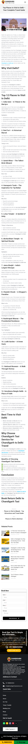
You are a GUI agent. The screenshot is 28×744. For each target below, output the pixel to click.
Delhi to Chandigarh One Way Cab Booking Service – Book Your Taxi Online (18, 540)
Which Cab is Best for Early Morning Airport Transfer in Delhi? (17, 558)
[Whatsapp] (4, 723)
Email (4, 600)
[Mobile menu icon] (25, 2)
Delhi (4, 22)
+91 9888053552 (15, 647)
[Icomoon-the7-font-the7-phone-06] (7, 723)
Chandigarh (5, 20)
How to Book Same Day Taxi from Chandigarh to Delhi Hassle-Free (18, 567)
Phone (4, 605)
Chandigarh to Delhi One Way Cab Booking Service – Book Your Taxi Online (18, 549)
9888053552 (8, 742)
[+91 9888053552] (3, 683)
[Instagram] (10, 723)
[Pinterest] (13, 723)
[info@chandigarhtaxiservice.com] (3, 686)
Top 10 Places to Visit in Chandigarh (17, 575)
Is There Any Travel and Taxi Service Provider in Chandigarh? (18, 531)
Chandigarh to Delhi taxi (7, 63)
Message (5, 610)
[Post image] (5, 533)
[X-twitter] (16, 723)
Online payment (9, 729)
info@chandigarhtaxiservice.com (14, 686)
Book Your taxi (13, 650)
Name (4, 594)
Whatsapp (22, 742)
